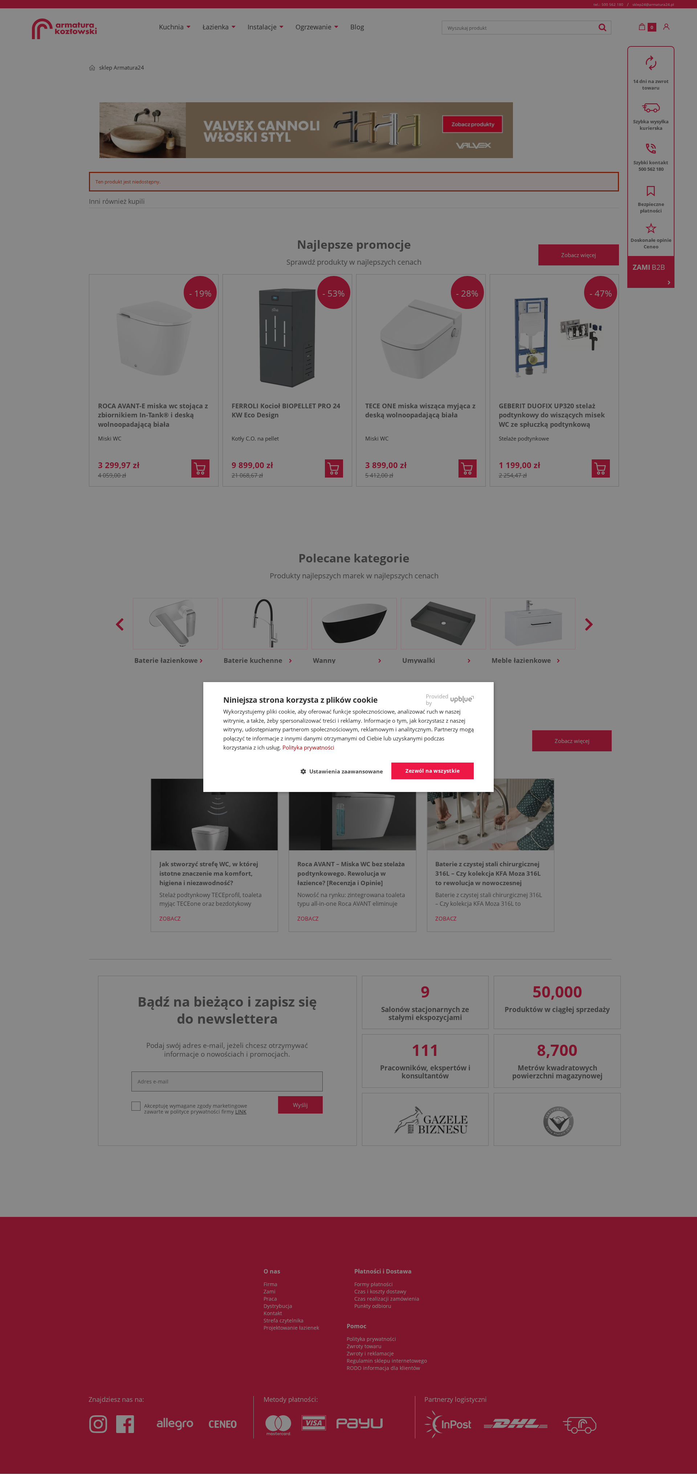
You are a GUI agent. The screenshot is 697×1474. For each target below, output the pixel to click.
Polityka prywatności (308, 747)
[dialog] (348, 737)
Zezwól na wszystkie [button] (432, 770)
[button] (345, 771)
